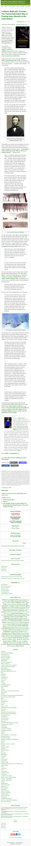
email (13, 462)
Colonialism (20, 604)
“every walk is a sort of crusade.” (20, 235)
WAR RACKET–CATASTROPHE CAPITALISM (10, 690)
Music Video (25, 627)
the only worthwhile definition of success (14, 410)
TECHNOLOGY (4, 678)
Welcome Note (4, 570)
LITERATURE (3, 768)
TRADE (2, 757)
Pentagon (4, 633)
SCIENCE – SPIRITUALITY (6, 780)
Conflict (25, 604)
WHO (8, 646)
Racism (11, 634)
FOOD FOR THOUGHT (5, 784)
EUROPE (3, 703)
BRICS (9, 602)
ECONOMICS (3, 756)
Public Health (5, 634)
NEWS (2, 687)
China (23, 602)
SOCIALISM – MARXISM (6, 728)
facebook (6, 465)
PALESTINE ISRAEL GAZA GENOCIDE (8, 713)
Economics (21, 609)
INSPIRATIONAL (20, 21)
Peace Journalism (12, 6)
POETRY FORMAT (4, 788)
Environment (10, 610)
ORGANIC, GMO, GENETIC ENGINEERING (9, 739)
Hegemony (6, 616)
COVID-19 (18, 605)
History (12, 616)
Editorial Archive (4, 566)
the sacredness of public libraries (13, 277)
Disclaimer (3, 826)
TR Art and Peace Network (6, 586)
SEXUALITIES (4, 774)
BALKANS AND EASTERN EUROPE (8, 697)
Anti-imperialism (23, 599)
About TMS (22, 6)
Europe (25, 610)
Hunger (25, 616)
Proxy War (26, 633)
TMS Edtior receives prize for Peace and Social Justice (11, 576)
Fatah (15, 611)
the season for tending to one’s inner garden (15, 245)
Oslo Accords (25, 630)
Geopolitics (10, 615)
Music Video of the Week (6, 801)
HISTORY (3, 731)
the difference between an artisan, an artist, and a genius (15, 408)
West (13, 644)
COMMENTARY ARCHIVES (6, 798)
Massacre (14, 625)
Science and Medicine (16, 636)
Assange (17, 601)
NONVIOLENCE (4, 668)
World (17, 646)
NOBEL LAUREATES (5, 663)
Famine (12, 611)
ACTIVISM (3, 683)
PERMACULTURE (4, 762)
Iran (28, 621)
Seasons (24, 457)
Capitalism (18, 602)
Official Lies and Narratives (15, 630)
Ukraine (25, 639)
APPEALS (3, 710)
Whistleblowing (25, 644)
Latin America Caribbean (22, 624)
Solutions (10, 637)
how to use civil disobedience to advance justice (14, 411)
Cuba (9, 607)
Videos (18, 6)
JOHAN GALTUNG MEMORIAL (7, 653)
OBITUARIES (3, 789)
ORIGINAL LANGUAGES (6, 792)
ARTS (2, 751)
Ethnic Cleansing (19, 610)
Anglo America (14, 599)
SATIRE (2, 742)
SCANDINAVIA (4, 716)
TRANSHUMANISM (5, 750)
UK (21, 639)
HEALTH (2, 733)
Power (18, 633)
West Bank (18, 644)
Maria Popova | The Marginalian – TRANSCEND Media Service (15, 24)
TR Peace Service (4, 589)
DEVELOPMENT (4, 759)
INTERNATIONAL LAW (5, 715)
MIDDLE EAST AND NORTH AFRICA (8, 712)
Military (5, 627)
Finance (19, 611)
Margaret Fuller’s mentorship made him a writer (14, 59)
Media (19, 625)
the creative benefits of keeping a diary (14, 277)
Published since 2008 (15, 843)
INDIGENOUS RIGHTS (5, 736)
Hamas (24, 615)
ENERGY (3, 694)
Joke (4, 624)
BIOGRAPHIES (4, 660)
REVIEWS (3, 741)
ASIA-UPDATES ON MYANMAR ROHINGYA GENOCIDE (12, 695)
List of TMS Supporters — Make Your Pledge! (15, 522)
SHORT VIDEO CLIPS (5, 795)
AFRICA (2, 681)
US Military (25, 641)
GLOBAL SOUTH (4, 706)
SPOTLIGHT (3, 709)
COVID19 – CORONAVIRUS (6, 778)
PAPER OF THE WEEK (5, 657)
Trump (18, 639)
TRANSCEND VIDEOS (5, 656)
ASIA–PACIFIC (4, 692)
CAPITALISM (3, 725)
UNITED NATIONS (4, 719)
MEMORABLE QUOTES (5, 684)
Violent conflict (12, 643)
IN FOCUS (3, 680)
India (12, 618)
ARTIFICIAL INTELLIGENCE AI (7, 724)
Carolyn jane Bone (4, 807)
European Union (5, 612)
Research (20, 634)
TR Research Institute (5, 590)
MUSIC (2, 769)
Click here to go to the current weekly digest (12, 493)
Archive (6, 6)
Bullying (13, 602)
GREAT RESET (4, 754)
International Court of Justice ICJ (15, 619)
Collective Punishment (11, 604)
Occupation (5, 630)
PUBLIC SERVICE (4, 765)
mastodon (23, 462)
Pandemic (21, 631)
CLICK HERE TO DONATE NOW (15, 514)
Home (2, 6)
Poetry (9, 633)
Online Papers (4, 567)
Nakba (3, 628)
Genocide (19, 613)
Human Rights (19, 616)
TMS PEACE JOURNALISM (6, 662)
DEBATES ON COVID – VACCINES (8, 744)
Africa (8, 599)
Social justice (26, 636)
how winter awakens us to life (13, 406)
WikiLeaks (12, 646)
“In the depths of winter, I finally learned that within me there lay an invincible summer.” (15, 150)
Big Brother (24, 601)
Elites (4, 610)
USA (14, 641)
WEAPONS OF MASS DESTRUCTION (8, 671)
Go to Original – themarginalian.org (10, 453)
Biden (20, 601)
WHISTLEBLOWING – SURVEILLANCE (9, 734)
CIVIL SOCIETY (4, 771)
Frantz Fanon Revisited (8, 499)
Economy (27, 608)
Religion (15, 634)
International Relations (17, 621)
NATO (7, 628)
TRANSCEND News (5, 654)
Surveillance (9, 639)
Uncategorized (4, 797)
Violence (5, 643)
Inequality (25, 618)
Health (27, 615)
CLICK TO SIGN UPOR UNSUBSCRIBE (15, 536)
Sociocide (5, 637)
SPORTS (3, 781)
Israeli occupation (24, 622)
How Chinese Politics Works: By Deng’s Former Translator (12, 560)
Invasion (25, 621)
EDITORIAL (3, 651)
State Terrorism (17, 637)
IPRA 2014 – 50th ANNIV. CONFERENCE (9, 800)
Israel (4, 622)
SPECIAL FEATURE (5, 747)
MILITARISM (3, 674)
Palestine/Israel (14, 631)
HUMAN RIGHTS (4, 677)
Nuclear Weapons (25, 628)
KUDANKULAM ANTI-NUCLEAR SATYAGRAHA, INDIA (12, 763)
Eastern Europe (10, 608)
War (18, 643)
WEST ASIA (3, 721)
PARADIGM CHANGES (5, 737)
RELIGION (3, 748)
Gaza (13, 613)
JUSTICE (3, 689)
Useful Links (3, 823)
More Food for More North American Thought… (19, 807)
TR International (4, 584)
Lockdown (9, 625)
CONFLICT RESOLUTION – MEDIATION (9, 665)
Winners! (5, 501)
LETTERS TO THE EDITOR (6, 775)
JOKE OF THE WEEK (5, 791)
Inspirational (19, 457)
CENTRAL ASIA (4, 701)
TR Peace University (5, 587)
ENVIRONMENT (4, 727)
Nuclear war (18, 628)
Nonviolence (12, 628)
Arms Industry (11, 601)
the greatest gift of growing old (14, 407)
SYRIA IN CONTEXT (5, 718)
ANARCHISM (3, 760)
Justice (13, 624)
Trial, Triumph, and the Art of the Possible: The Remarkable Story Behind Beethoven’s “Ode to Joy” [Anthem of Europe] (16, 505)
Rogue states (26, 634)
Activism (4, 599)
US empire (18, 641)
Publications (3, 569)
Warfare (9, 644)
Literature (4, 625)
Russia (3, 636)
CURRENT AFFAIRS (5, 772)
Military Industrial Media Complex (14, 627)
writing (3, 277)
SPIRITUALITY (4, 786)
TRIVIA (2, 766)
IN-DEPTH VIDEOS (5, 794)
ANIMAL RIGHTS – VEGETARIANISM (8, 777)
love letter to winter (7, 34)
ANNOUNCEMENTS (5, 659)
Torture (14, 639)
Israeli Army (16, 622)
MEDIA (2, 704)
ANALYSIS (3, 675)
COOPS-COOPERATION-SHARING (8, 666)
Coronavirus (4, 605)
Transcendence (5, 459)
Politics (13, 633)
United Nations (7, 641)
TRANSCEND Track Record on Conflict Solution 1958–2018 (13, 578)
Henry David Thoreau (9, 457)
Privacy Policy (4, 827)
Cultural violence (15, 607)
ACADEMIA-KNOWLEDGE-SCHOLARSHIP (9, 722)
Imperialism (7, 618)
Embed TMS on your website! (15, 837)
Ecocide (16, 608)
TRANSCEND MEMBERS (6, 669)
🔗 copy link (14, 465)
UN (28, 639)
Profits (22, 633)
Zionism (21, 646)
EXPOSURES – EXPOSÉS (6, 730)
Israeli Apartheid (10, 622)
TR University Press (5, 592)
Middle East (25, 625)
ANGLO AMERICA (4, 686)
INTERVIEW (3, 753)
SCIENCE (3, 745)
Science (8, 636)
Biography (4, 602)
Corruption (11, 605)
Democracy (23, 607)
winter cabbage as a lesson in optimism (7, 49)
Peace (25, 631)
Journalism (8, 624)
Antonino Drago (4, 816)
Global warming (17, 615)
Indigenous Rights (18, 618)
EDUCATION (3, 700)
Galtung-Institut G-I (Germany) (7, 593)
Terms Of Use (3, 824)
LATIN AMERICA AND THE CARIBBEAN (9, 707)
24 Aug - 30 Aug (15, 528)
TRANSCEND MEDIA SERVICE (13, 1)
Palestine (6, 631)
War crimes (22, 643)
